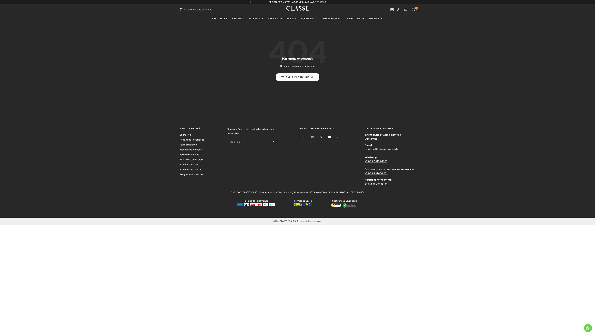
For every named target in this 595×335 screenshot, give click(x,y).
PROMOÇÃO (376, 18)
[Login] (398, 9)
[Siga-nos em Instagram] (312, 137)
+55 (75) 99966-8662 (376, 173)
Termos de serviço (189, 154)
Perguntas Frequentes (192, 174)
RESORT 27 (238, 18)
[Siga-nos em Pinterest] (321, 137)
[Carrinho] (413, 9)
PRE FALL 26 (275, 18)
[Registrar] (272, 142)
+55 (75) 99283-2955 (376, 161)
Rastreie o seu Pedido (191, 159)
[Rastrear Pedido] (406, 9)
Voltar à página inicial (297, 77)
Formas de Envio (189, 144)
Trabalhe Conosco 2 (190, 169)
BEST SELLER (219, 18)
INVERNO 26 (256, 18)
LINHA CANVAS (355, 18)
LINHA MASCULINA (331, 18)
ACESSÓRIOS (308, 18)
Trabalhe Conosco (189, 164)
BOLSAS (291, 18)
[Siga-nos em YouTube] (329, 137)
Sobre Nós (185, 134)
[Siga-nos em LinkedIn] (338, 137)
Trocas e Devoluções (191, 149)
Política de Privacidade (192, 139)
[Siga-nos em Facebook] (304, 137)
